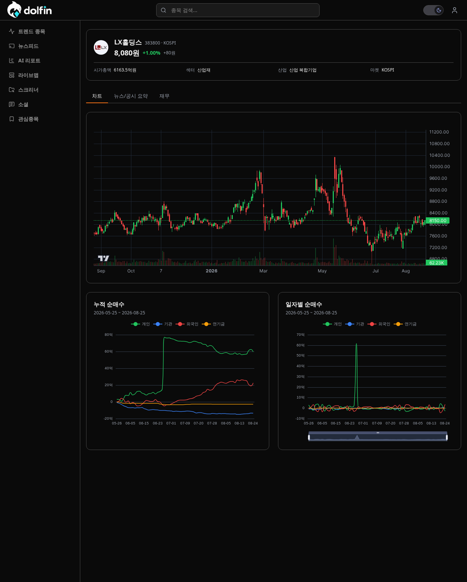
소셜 (23, 104)
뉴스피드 (28, 45)
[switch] (433, 10)
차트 (97, 95)
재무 (164, 95)
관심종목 (28, 118)
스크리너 (28, 89)
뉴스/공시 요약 (131, 95)
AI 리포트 (29, 60)
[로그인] (454, 10)
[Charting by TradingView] (103, 258)
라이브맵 (28, 74)
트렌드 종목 (31, 31)
